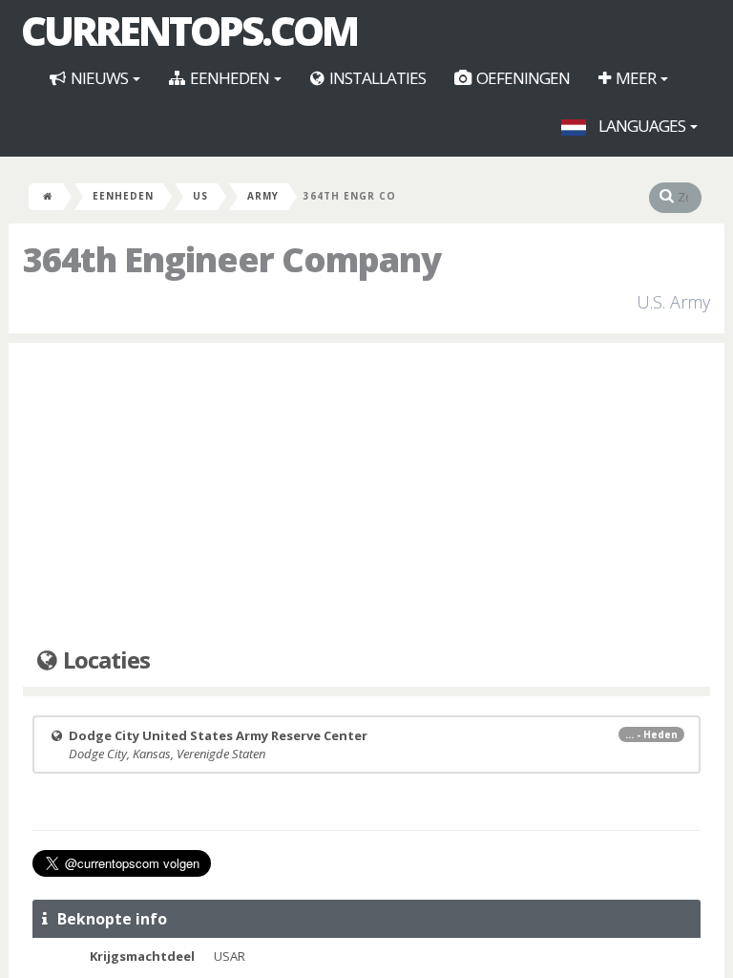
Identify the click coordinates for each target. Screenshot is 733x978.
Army (263, 195)
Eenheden (229, 78)
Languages (642, 126)
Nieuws (99, 78)
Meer (636, 78)
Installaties (376, 78)
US (200, 195)
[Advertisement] (366, 495)
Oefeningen (521, 78)
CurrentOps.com (189, 30)
